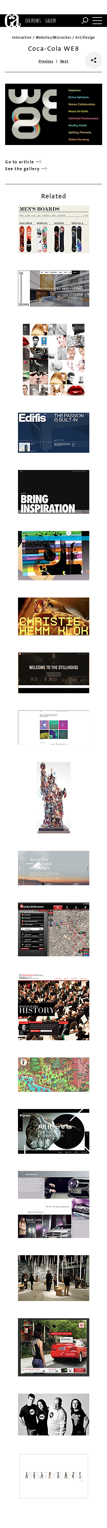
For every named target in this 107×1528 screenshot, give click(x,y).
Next (64, 61)
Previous (46, 61)
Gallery (50, 21)
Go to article (19, 162)
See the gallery (22, 169)
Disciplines (33, 21)
